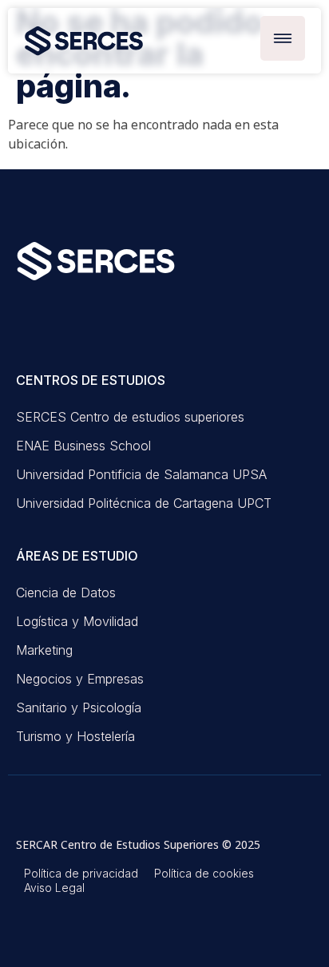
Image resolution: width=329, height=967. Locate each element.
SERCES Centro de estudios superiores (130, 417)
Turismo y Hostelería (75, 736)
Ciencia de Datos (66, 592)
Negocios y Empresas (80, 679)
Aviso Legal (54, 887)
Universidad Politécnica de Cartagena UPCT (144, 503)
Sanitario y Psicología (78, 707)
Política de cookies (204, 873)
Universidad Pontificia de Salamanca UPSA (141, 474)
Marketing (44, 650)
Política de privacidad (81, 873)
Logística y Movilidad (77, 621)
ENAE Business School (83, 446)
